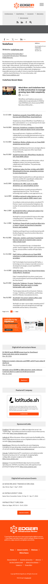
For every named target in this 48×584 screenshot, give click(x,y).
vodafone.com (17, 49)
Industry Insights (22, 550)
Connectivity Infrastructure (10, 56)
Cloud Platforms (20, 13)
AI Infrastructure (9, 13)
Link (24, 39)
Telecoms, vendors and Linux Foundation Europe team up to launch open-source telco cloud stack (28, 240)
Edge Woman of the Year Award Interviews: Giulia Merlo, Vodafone (29, 271)
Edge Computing (24, 18)
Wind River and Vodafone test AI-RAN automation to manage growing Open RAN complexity (32, 89)
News (12, 550)
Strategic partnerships (26, 559)
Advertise (38, 559)
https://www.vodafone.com (10, 75)
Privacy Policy (28, 565)
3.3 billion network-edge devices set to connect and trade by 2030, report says (27, 197)
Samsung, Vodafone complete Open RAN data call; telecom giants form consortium (28, 128)
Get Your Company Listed (16, 562)
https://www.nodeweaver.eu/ (25, 449)
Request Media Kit (12, 559)
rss (18, 22)
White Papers (24, 553)
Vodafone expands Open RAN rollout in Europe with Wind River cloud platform (27, 116)
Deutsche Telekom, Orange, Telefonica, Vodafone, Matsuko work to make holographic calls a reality (27, 285)
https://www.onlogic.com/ (10, 459)
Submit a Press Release (32, 562)
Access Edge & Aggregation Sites (12, 54)
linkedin (22, 22)
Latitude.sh (5, 437)
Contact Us (19, 565)
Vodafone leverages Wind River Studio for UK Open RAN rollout (28, 155)
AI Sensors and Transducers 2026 (18, 485)
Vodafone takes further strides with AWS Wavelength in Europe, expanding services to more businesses (28, 171)
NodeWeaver (6, 445)
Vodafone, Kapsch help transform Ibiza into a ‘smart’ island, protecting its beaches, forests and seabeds (29, 225)
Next (17, 311)
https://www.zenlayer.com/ (28, 467)
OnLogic (5, 453)
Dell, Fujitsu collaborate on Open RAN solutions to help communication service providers (28, 256)
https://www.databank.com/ (18, 433)
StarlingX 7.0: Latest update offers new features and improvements (27, 299)
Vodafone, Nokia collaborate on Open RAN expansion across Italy (29, 143)
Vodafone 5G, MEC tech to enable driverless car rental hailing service (26, 184)
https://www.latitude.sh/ (15, 441)
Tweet (16, 39)
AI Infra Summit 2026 (20, 494)
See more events (24, 512)
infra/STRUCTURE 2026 (15, 503)
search (31, 22)
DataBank (5, 429)
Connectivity (30, 13)
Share (7, 39)
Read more (24, 380)
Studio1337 (28, 578)
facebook (26, 22)
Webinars (34, 550)
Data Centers (40, 13)
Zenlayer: (5, 463)
